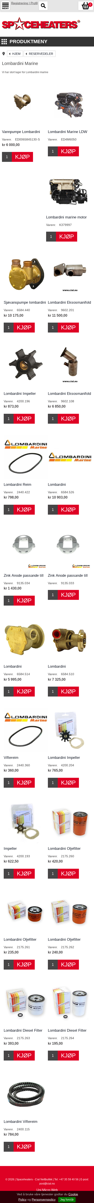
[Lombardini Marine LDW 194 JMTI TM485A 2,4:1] (70, 104)
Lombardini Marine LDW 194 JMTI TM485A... (67, 134)
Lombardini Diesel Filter (23, 1030)
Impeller (10, 848)
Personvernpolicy (44, 1199)
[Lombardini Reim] (26, 457)
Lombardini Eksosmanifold (69, 302)
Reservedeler (41, 53)
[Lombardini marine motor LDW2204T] (68, 189)
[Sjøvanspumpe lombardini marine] (26, 275)
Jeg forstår (67, 1199)
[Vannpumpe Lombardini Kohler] (24, 104)
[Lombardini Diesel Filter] (26, 1003)
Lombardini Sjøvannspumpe (61, 486)
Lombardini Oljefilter (64, 848)
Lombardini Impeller (20, 394)
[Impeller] (26, 821)
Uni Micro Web (47, 1190)
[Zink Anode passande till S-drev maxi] (26, 548)
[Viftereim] (26, 730)
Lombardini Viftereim (20, 1122)
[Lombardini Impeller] (26, 366)
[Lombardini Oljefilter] (70, 821)
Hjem (16, 53)
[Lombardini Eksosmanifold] (70, 275)
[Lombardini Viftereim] (26, 1094)
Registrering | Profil (24, 3)
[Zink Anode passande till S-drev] (70, 548)
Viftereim (11, 758)
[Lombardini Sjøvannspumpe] (70, 457)
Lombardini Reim (17, 484)
